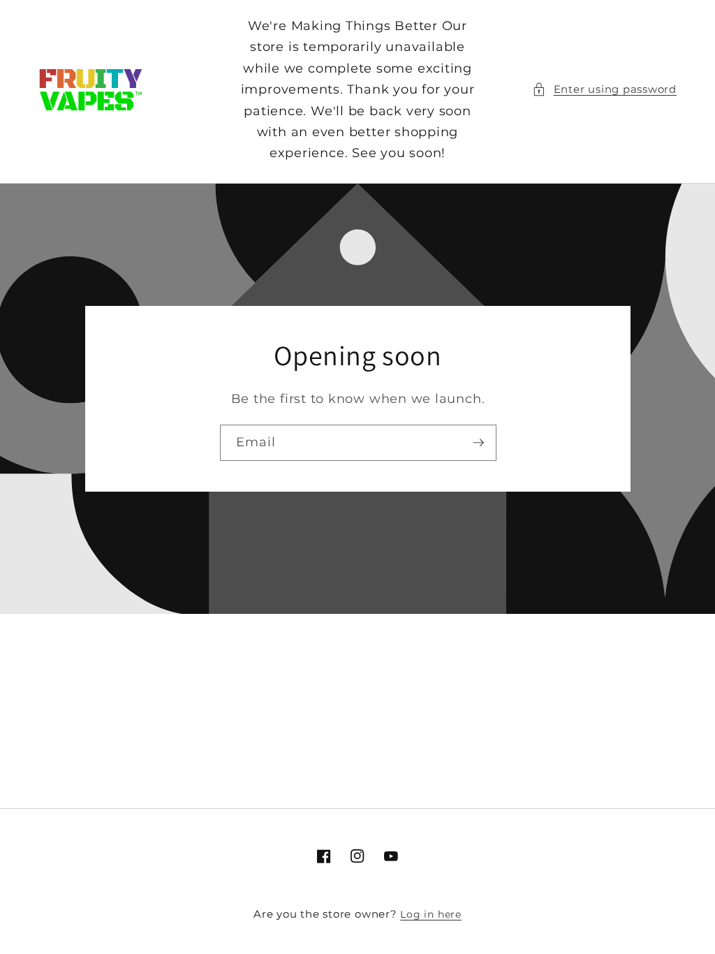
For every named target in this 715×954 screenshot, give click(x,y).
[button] (604, 89)
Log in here (430, 914)
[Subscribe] (478, 443)
